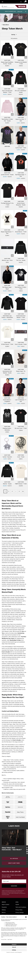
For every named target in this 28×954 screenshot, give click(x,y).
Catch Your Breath (20, 817)
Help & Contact (5, 904)
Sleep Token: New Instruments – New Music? (12, 849)
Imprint (17, 904)
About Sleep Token (14, 863)
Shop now (19, 11)
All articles (14, 858)
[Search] (12, 6)
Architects (9, 646)
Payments (4, 907)
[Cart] (24, 2)
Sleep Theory (20, 812)
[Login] (21, 1)
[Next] (23, 491)
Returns (4, 912)
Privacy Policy (19, 909)
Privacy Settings (20, 912)
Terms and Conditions (21, 907)
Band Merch (6, 24)
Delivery (4, 909)
